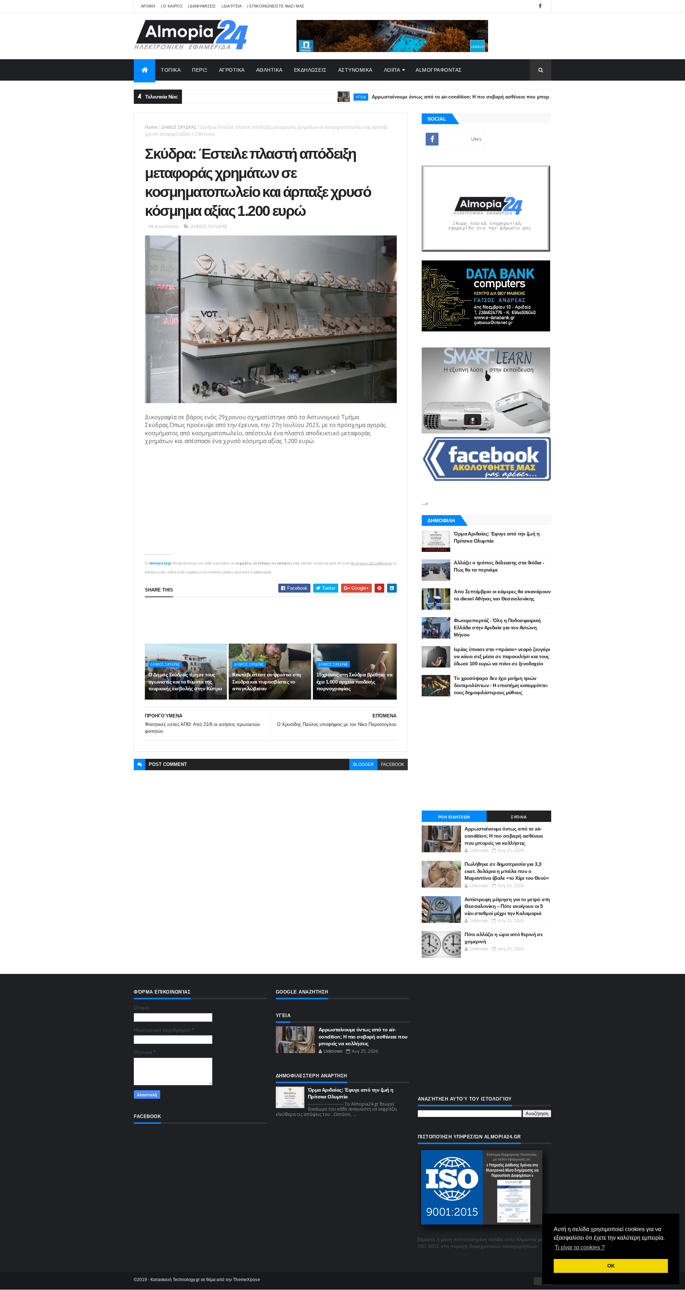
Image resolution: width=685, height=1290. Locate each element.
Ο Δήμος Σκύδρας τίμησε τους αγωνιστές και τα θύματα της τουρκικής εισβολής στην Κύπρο (185, 681)
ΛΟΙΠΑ (392, 70)
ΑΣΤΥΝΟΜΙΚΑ (355, 70)
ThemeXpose (246, 1279)
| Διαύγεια (232, 6)
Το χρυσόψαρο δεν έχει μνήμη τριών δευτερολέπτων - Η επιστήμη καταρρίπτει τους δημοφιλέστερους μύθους (500, 685)
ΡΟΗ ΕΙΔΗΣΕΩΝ (454, 817)
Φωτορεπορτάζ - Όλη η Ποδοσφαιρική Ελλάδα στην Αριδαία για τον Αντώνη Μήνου (497, 627)
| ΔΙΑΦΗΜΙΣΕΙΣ (202, 6)
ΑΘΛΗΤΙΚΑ (269, 70)
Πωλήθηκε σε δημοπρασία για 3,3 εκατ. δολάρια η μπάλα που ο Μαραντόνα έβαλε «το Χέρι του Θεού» (507, 871)
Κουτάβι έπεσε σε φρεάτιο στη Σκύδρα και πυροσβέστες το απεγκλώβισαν (266, 681)
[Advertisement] (275, 620)
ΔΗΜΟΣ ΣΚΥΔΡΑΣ (179, 127)
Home (151, 127)
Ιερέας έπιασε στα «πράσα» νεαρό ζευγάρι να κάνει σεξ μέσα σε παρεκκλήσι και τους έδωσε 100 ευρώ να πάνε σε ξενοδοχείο (502, 656)
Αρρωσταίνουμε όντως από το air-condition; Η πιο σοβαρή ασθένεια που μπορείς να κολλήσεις (447, 97)
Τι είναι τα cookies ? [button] (580, 1247)
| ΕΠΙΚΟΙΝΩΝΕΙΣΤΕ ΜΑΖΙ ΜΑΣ (276, 6)
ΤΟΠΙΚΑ (171, 70)
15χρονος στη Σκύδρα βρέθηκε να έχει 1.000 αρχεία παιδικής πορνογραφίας (354, 681)
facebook (392, 764)
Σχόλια (519, 817)
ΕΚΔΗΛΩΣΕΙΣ (310, 70)
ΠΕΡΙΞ (200, 70)
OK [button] (611, 1266)
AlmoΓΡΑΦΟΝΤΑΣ (439, 70)
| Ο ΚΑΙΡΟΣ (172, 6)
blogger (363, 764)
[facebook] (540, 6)
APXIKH (148, 6)
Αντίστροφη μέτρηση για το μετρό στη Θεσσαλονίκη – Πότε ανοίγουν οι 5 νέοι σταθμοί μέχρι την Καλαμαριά (507, 906)
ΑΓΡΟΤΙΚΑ (232, 70)
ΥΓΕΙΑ (329, 97)
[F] (538, 1281)
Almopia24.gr (160, 563)
